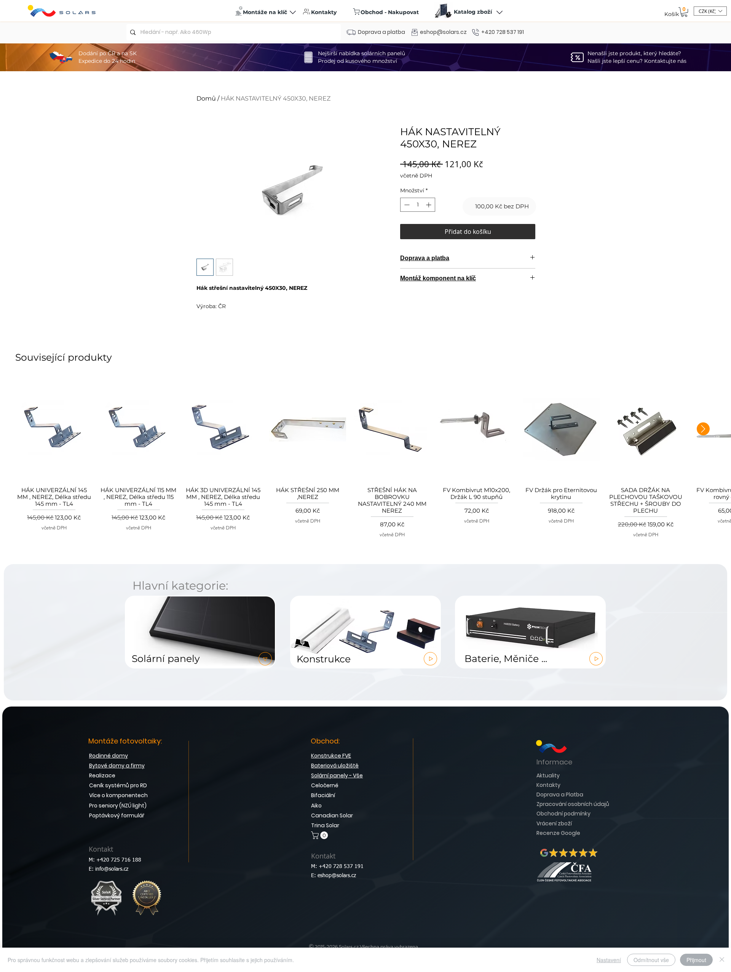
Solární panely (164, 658)
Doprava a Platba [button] (559, 794)
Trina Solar (325, 825)
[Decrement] (406, 204)
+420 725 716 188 (118, 860)
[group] (365, 458)
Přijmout (696, 960)
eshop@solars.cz (337, 875)
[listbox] (710, 11)
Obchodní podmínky (563, 813)
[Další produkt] (703, 428)
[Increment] (429, 204)
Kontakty (548, 785)
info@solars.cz (111, 869)
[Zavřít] (721, 960)
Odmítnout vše (651, 960)
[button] (265, 12)
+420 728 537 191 (341, 866)
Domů (206, 98)
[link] (684, 12)
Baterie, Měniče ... (504, 658)
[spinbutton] (418, 204)
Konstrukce (322, 659)
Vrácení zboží (554, 823)
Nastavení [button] (609, 960)
